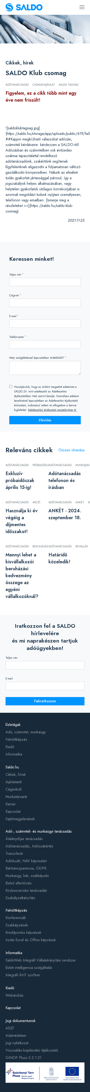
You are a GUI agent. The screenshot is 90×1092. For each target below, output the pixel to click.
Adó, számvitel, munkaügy (26, 732)
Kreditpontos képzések (23, 932)
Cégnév (15, 295)
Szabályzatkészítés (20, 898)
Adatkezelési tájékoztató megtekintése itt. (52, 410)
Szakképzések (17, 925)
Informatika (14, 754)
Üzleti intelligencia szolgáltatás (29, 967)
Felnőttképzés (16, 739)
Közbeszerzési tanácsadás (26, 890)
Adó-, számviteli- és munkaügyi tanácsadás (39, 831)
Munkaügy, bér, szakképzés (27, 875)
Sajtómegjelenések (20, 819)
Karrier (11, 804)
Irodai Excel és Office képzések (31, 940)
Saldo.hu (12, 767)
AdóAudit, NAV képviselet (26, 861)
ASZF (10, 1028)
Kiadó (10, 746)
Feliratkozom (45, 701)
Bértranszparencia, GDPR (26, 868)
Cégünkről (13, 789)
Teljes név (16, 274)
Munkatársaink (16, 796)
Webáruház (15, 995)
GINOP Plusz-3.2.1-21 (23, 1057)
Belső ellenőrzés (19, 883)
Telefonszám (17, 337)
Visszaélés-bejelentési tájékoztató (32, 1050)
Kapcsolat (13, 811)
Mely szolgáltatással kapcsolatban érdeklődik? (37, 357)
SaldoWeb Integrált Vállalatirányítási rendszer (41, 960)
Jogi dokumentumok (21, 1020)
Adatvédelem (16, 1035)
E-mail (13, 316)
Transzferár (14, 853)
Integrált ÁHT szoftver (23, 975)
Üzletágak (13, 724)
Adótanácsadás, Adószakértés (29, 846)
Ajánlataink (14, 782)
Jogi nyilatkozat (17, 1043)
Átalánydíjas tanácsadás (24, 838)
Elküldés (45, 420)
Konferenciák (16, 917)
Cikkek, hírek (20, 63)
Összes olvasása (71, 450)
